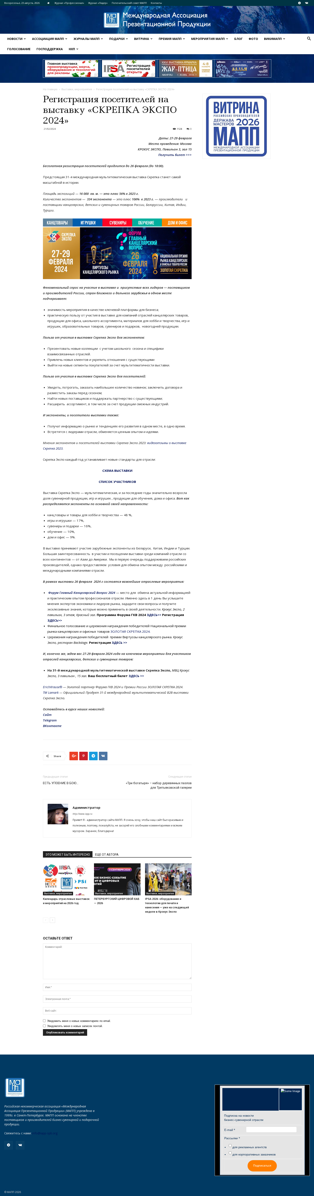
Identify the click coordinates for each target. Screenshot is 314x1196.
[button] (309, 39)
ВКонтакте (52, 726)
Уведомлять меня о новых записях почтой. (75, 1026)
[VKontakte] (306, 3)
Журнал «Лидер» (98, 2)
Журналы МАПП (86, 39)
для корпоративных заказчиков (254, 1154)
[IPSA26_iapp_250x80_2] (128, 68)
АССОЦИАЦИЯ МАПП (48, 39)
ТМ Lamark (51, 692)
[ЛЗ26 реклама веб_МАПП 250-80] (242, 68)
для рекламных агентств (249, 1147)
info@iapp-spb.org (44, 1133)
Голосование (19, 49)
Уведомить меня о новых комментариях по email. (79, 1021)
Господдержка (50, 49)
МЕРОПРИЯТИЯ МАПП (208, 39)
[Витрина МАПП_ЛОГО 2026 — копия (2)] (236, 126)
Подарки (117, 39)
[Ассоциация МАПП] (157, 20)
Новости (14, 39)
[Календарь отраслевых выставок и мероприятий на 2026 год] (66, 879)
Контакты (156, 2)
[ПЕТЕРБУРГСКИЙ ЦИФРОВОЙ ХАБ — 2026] (117, 879)
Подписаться (262, 1165)
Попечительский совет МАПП (129, 2)
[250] (185, 68)
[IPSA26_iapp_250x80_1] (71, 68)
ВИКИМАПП (273, 39)
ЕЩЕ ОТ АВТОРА (107, 854)
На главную (50, 89)
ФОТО (253, 39)
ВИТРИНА (141, 39)
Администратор (86, 807)
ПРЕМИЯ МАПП (170, 39)
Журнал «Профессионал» (69, 2)
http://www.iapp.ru (82, 813)
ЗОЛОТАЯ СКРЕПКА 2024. (130, 631)
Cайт (47, 714)
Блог (238, 39)
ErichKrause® (52, 687)
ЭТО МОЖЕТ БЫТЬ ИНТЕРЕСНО (67, 854)
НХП (72, 49)
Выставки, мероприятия (77, 89)
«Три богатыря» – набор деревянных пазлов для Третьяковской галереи (159, 785)
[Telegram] (299, 3)
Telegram (50, 720)
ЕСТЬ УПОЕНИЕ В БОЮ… (60, 783)
